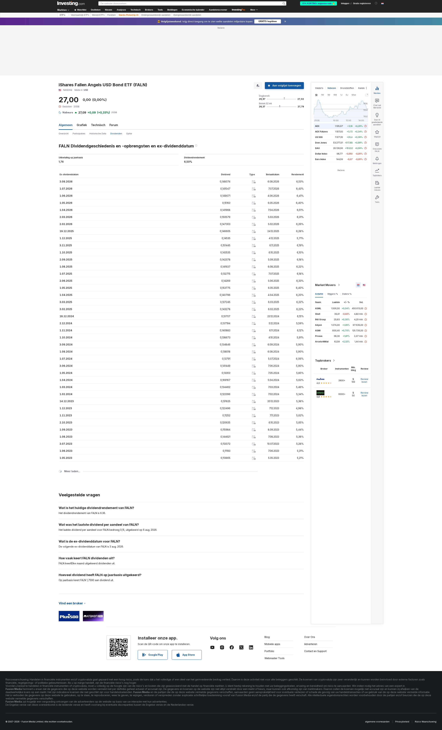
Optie (129, 133)
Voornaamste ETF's (80, 15)
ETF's (62, 15)
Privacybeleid (402, 721)
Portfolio (269, 651)
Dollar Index (321, 153)
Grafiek (82, 125)
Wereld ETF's (98, 15)
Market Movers (325, 285)
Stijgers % (332, 294)
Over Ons (309, 636)
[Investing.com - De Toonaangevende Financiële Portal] (71, 3)
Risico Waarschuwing (425, 721)
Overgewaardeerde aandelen (187, 15)
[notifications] (376, 3)
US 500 (319, 137)
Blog (267, 636)
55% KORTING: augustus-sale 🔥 (318, 3)
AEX (317, 126)
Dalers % (347, 294)
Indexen (332, 88)
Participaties (79, 133)
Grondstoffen (347, 88)
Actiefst (319, 294)
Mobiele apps (272, 644)
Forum (113, 125)
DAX (317, 148)
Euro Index (320, 159)
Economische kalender (193, 10)
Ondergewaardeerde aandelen (155, 15)
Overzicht (64, 133)
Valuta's (319, 88)
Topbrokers (323, 360)
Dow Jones (321, 142)
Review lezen (364, 380)
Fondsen (111, 15)
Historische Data (97, 133)
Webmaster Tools (275, 658)
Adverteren (310, 644)
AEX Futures (321, 131)
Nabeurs (68, 112)
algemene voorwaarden (377, 721)
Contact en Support (315, 651)
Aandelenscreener (218, 10)
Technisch (98, 125)
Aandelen (363, 88)
